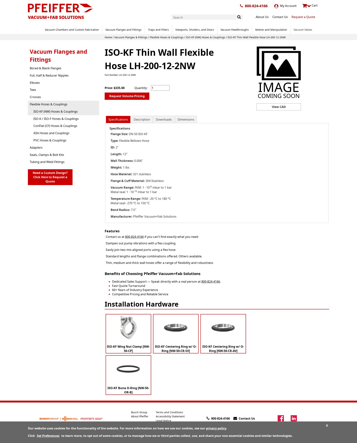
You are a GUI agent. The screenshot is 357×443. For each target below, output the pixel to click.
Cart (314, 5)
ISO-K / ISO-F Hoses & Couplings (56, 119)
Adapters (36, 147)
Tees (33, 90)
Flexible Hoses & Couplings (167, 37)
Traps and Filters (158, 29)
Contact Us (280, 17)
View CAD (279, 107)
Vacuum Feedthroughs (235, 29)
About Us (262, 17)
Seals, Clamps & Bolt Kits (47, 155)
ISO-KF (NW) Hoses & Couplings (205, 37)
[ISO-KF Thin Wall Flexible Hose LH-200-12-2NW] (279, 73)
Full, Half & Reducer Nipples (49, 75)
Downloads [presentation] (164, 119)
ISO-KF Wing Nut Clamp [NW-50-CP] (128, 349)
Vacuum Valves (303, 29)
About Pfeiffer (139, 416)
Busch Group (139, 412)
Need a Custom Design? (50, 177)
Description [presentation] (142, 119)
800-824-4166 (256, 5)
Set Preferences (48, 436)
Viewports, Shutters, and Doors (194, 29)
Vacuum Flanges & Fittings (130, 37)
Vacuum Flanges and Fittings (123, 29)
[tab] (118, 119)
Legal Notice (163, 420)
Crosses (35, 97)
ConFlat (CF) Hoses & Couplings (55, 126)
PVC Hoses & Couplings (49, 140)
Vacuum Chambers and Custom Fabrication (72, 29)
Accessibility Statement (170, 416)
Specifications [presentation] (118, 119)
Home (108, 37)
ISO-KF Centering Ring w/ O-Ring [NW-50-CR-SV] (176, 349)
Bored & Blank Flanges (45, 68)
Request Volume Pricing (127, 96)
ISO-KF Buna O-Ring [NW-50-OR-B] (128, 390)
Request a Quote (303, 17)
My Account (288, 6)
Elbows (35, 83)
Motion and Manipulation (271, 29)
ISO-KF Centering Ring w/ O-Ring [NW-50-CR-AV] (223, 349)
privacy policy (216, 428)
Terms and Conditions (169, 412)
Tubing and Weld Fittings (47, 162)
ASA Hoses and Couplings (51, 133)
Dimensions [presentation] (186, 119)
